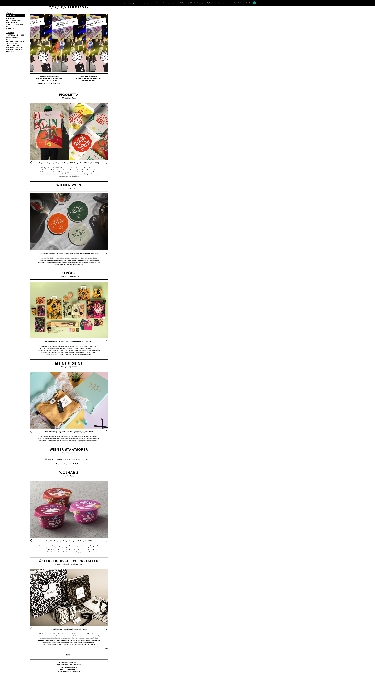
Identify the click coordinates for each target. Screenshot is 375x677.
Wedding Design (14, 50)
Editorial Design (14, 47)
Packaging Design (15, 41)
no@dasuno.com (88, 81)
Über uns (10, 18)
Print (8, 39)
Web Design (11, 43)
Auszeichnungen (14, 24)
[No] (373, 3)
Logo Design (12, 37)
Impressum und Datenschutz (13, 21)
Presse (9, 26)
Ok (254, 3)
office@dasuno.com (52, 83)
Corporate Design (15, 35)
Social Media (12, 45)
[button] (31, 163)
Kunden (10, 28)
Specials (10, 52)
